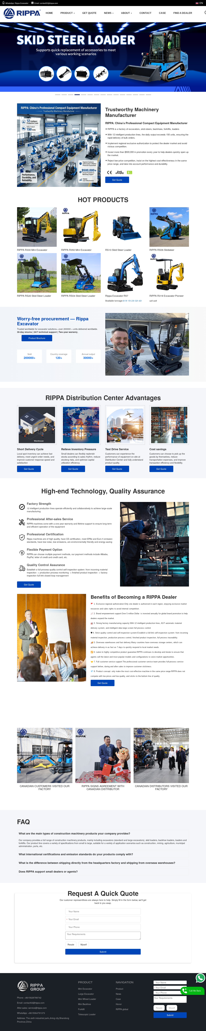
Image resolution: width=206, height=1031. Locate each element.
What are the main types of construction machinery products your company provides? (74, 833)
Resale (71, 944)
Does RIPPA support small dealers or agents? (48, 871)
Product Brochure (37, 338)
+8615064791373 (36, 1012)
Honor (119, 1004)
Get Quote (117, 179)
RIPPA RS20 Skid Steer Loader (34, 295)
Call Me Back (195, 991)
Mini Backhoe (84, 1004)
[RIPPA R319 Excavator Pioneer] (169, 273)
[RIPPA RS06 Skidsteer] (169, 227)
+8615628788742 (32, 997)
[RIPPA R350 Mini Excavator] (81, 227)
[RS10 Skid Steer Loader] (125, 227)
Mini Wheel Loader (87, 998)
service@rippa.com (37, 1007)
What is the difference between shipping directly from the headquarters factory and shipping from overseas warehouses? (97, 863)
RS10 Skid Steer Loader (118, 250)
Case (118, 998)
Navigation (124, 982)
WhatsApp (16, 3)
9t (126, 300)
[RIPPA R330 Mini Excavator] (37, 227)
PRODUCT (66, 13)
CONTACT (145, 13)
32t (136, 300)
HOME (49, 13)
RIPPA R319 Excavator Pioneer (166, 295)
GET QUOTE (89, 13)
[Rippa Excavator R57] (125, 273)
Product (119, 988)
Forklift (81, 1009)
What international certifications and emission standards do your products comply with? (76, 854)
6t (124, 300)
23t (132, 300)
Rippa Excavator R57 (116, 295)
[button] (57, 94)
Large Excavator (86, 993)
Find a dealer (182, 13)
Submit (103, 951)
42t (140, 300)
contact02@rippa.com (34, 1002)
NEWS (108, 13)
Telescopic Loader (87, 1014)
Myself (84, 944)
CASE (162, 13)
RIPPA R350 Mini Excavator (76, 250)
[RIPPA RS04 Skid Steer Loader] (81, 273)
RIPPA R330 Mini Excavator (32, 250)
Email (46, 3)
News (118, 993)
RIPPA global (122, 1009)
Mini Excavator (85, 988)
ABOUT (125, 13)
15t (129, 300)
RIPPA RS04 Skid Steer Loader (78, 295)
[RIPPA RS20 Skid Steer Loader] (37, 273)
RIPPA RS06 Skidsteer (161, 250)
